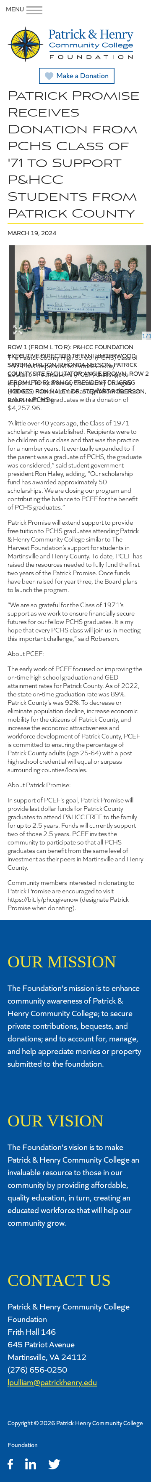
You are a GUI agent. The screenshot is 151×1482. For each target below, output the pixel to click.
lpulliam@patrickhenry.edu (52, 1381)
